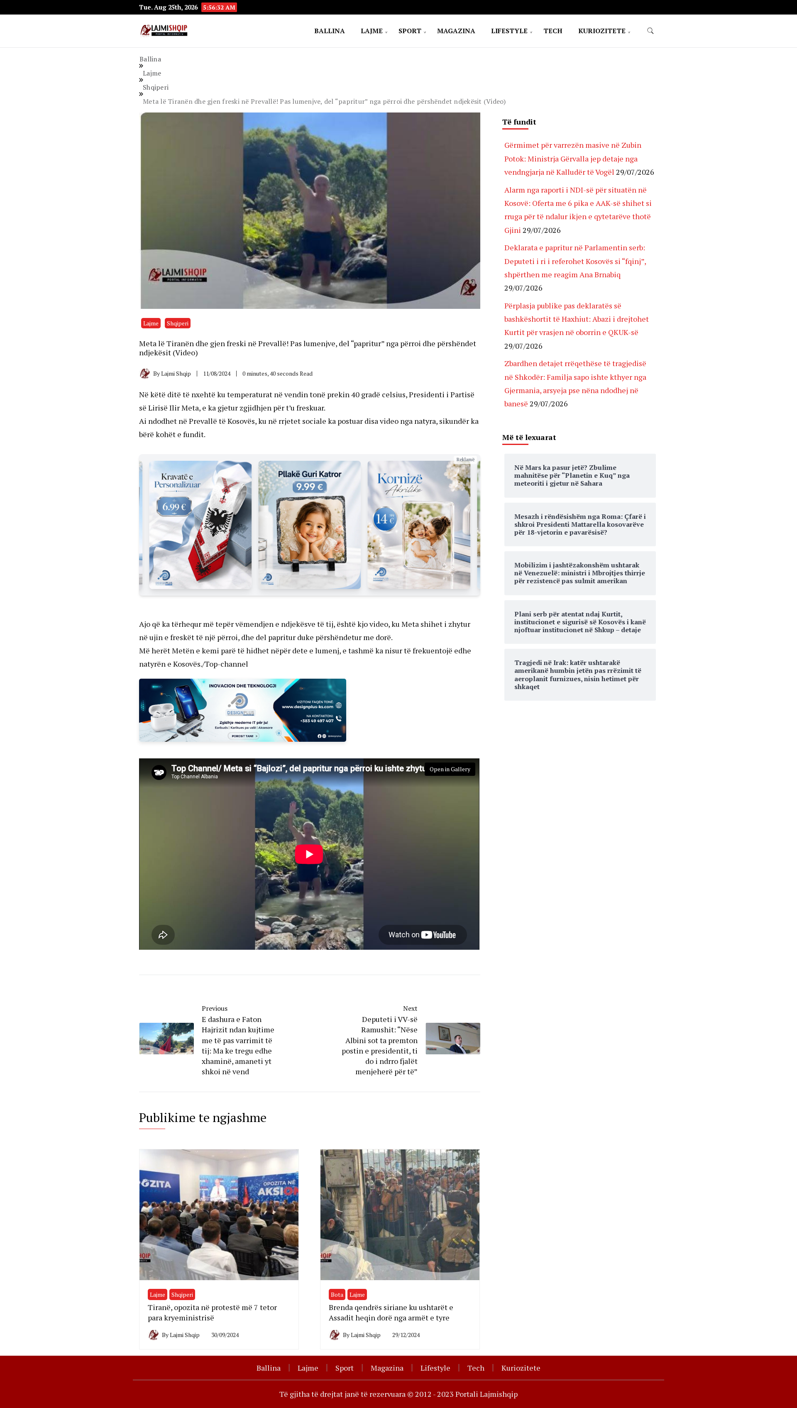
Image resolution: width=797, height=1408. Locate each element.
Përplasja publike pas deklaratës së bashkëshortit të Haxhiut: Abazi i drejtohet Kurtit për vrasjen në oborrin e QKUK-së (576, 319)
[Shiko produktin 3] (200, 525)
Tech (552, 30)
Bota (337, 1294)
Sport (409, 30)
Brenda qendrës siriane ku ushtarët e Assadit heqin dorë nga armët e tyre (391, 1312)
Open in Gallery (450, 769)
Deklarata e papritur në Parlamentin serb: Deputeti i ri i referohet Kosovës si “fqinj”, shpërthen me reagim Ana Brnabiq (575, 260)
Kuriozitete (602, 30)
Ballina (329, 30)
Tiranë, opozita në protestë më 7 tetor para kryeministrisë (212, 1312)
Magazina (456, 30)
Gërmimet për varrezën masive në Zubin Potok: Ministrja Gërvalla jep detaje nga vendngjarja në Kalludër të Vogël (572, 158)
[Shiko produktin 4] (309, 525)
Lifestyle (509, 30)
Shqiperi (177, 323)
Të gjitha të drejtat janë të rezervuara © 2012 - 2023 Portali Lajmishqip (398, 1394)
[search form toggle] (650, 31)
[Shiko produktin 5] (419, 525)
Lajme (372, 30)
